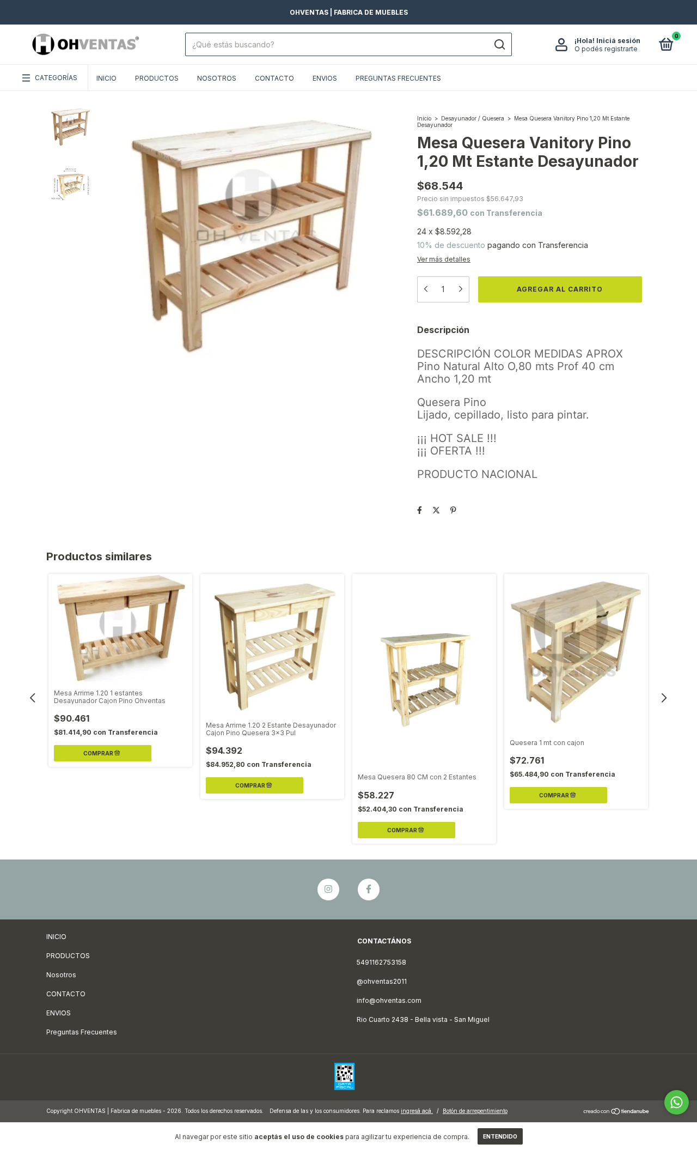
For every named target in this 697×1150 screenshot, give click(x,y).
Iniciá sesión (618, 41)
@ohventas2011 (382, 981)
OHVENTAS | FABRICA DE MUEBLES (349, 12)
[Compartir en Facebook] (419, 510)
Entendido (500, 1136)
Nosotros (216, 78)
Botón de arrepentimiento (475, 1110)
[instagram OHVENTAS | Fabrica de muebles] (328, 889)
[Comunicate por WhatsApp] (676, 1102)
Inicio (424, 118)
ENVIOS (325, 78)
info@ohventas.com (389, 1000)
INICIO (106, 78)
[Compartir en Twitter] (436, 510)
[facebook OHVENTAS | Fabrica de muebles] (369, 889)
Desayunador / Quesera (472, 118)
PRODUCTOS (157, 78)
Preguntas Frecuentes (398, 78)
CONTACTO (274, 78)
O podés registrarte (606, 49)
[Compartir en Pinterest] (453, 510)
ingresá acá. (417, 1110)
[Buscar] (499, 45)
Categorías (56, 78)
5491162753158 (381, 962)
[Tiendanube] (617, 1112)
